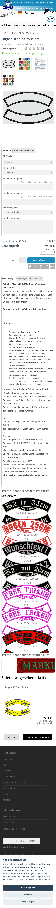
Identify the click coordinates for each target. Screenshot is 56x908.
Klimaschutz (8, 822)
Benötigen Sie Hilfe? (21, 3)
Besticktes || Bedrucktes (27, 25)
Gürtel (46, 25)
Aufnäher (6, 25)
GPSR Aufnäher (36, 279)
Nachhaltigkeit (9, 816)
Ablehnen (28, 895)
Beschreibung (7, 279)
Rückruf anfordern (24, 8)
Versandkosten (10, 788)
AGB (4, 765)
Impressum (8, 759)
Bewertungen (21, 279)
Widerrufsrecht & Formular (15, 782)
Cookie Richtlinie (10, 776)
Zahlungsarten (9, 794)
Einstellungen (28, 902)
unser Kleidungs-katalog (14, 829)
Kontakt (6, 800)
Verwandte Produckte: (24, 150)
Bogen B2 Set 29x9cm (22, 33)
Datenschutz (8, 771)
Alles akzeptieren (28, 887)
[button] (30, 266)
